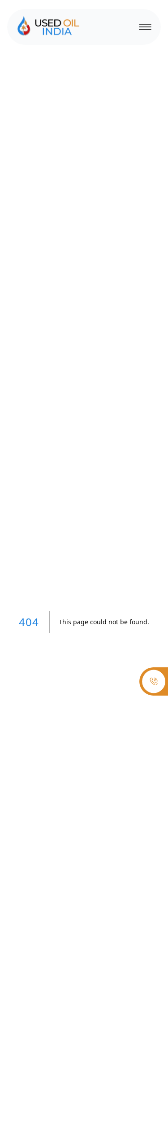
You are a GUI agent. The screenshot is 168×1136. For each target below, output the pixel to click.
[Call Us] (153, 681)
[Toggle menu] (143, 27)
